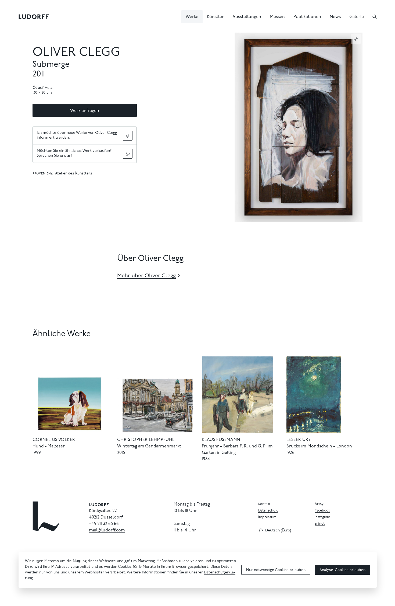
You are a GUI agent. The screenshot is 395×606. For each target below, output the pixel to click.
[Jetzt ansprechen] (127, 154)
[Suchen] (374, 16)
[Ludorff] (34, 16)
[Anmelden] (127, 136)
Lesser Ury (298, 440)
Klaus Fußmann (221, 440)
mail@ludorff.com (107, 530)
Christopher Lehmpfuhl (145, 440)
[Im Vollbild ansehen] (356, 39)
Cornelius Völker (54, 440)
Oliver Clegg (77, 53)
